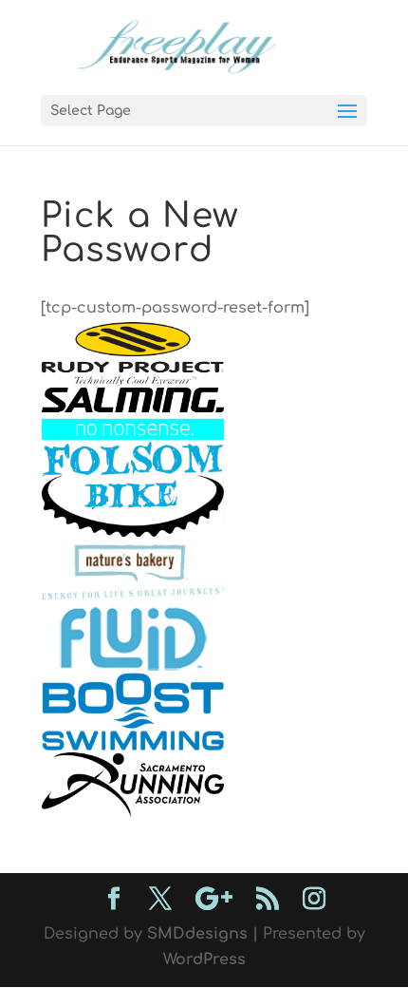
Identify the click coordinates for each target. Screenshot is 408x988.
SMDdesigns (197, 933)
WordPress (204, 959)
